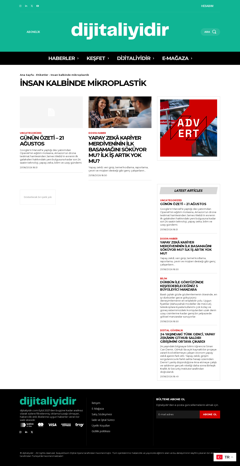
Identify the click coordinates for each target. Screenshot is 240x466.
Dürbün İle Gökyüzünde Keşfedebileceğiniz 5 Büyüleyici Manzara (182, 285)
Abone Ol (210, 414)
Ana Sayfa (27, 74)
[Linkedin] (26, 6)
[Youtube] (38, 6)
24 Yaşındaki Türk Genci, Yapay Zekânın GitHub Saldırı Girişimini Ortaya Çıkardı (187, 337)
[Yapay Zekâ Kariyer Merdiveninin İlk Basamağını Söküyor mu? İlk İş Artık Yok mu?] (120, 112)
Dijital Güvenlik (171, 330)
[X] (32, 6)
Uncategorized (31, 133)
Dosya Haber (97, 133)
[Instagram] (20, 6)
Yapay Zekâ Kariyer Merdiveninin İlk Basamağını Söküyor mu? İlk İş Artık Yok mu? (117, 149)
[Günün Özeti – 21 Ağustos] (51, 112)
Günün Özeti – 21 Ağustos (42, 141)
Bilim (163, 278)
